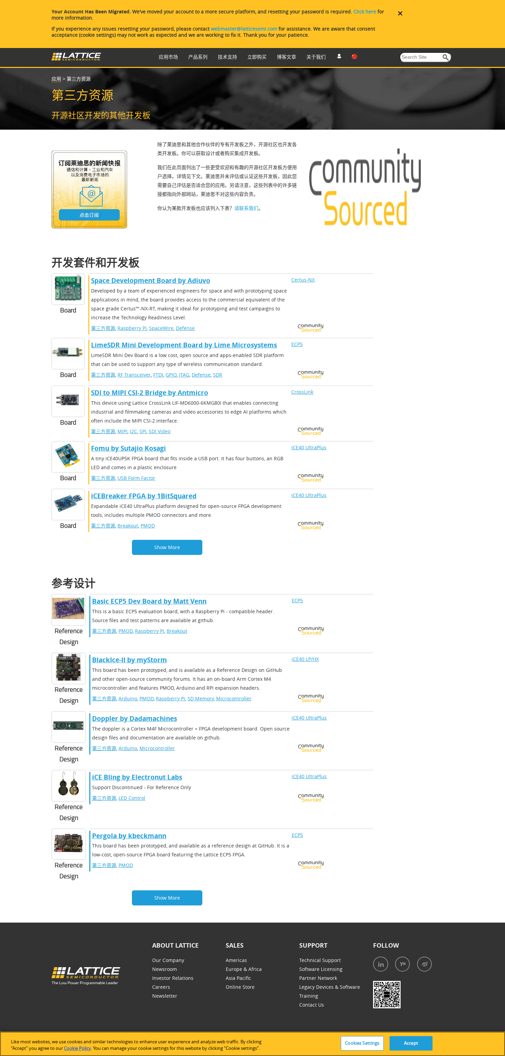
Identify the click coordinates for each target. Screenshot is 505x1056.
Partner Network (318, 978)
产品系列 (197, 57)
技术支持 (227, 57)
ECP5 (297, 344)
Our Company (168, 960)
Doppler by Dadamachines (134, 718)
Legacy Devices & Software (329, 987)
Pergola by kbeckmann (129, 835)
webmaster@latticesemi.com (244, 28)
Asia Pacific (238, 978)
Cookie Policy (77, 1048)
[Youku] (402, 964)
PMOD (148, 525)
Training (308, 996)
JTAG (184, 374)
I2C (133, 431)
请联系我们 (246, 208)
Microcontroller (233, 698)
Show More (167, 547)
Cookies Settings (362, 1043)
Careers (161, 987)
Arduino (128, 698)
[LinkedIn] (380, 964)
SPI (142, 431)
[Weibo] (424, 964)
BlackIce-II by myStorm (129, 659)
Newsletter (164, 996)
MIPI (122, 431)
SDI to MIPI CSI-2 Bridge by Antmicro (149, 392)
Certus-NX (303, 279)
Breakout (127, 525)
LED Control (132, 798)
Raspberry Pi (132, 328)
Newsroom (164, 969)
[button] (445, 57)
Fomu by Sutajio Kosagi (128, 448)
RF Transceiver (134, 374)
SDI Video (159, 431)
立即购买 (257, 57)
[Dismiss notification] (400, 13)
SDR (217, 374)
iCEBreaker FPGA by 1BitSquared (144, 495)
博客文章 (286, 57)
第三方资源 (103, 328)
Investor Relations (172, 978)
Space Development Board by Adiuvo (150, 280)
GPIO (171, 374)
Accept (411, 1043)
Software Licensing (321, 969)
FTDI (158, 374)
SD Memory (201, 698)
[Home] (76, 59)
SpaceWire (161, 328)
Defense (185, 328)
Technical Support (320, 960)
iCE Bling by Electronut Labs (137, 777)
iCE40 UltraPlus (308, 447)
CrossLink (302, 392)
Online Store (240, 987)
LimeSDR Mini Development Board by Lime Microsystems (184, 345)
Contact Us (311, 1004)
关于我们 (316, 57)
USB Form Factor (136, 478)
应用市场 (168, 57)
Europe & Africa (244, 969)
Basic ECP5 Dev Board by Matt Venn (149, 601)
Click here (365, 11)
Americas (236, 960)
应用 (56, 78)
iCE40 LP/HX (305, 659)
